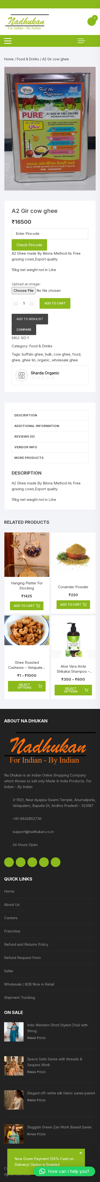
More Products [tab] (29, 458)
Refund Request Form (22, 957)
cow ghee (62, 354)
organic (43, 360)
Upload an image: (26, 284)
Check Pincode (29, 245)
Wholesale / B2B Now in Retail (29, 984)
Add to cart (55, 303)
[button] (87, 75)
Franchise (12, 931)
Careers (10, 918)
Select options (24, 686)
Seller (8, 971)
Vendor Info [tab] (25, 447)
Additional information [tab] (36, 426)
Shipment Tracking (19, 997)
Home (9, 59)
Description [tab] (25, 415)
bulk (48, 354)
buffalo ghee (32, 354)
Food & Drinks (28, 59)
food (76, 354)
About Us (12, 904)
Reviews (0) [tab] (24, 436)
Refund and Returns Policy (26, 944)
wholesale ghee (65, 360)
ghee (16, 360)
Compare (24, 329)
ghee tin (28, 360)
